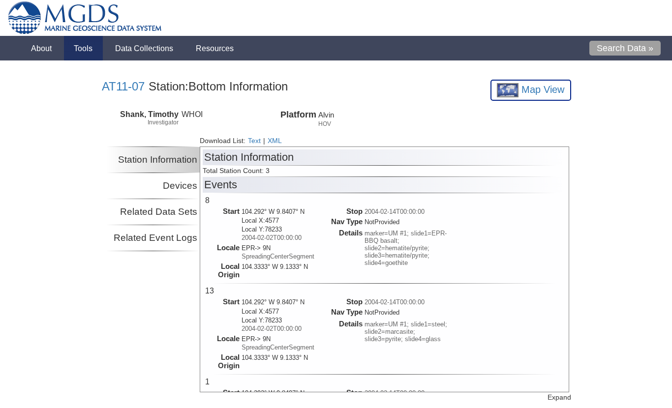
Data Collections (144, 48)
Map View (541, 89)
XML (275, 141)
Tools (83, 48)
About (41, 48)
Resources (215, 48)
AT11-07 (123, 86)
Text (254, 141)
